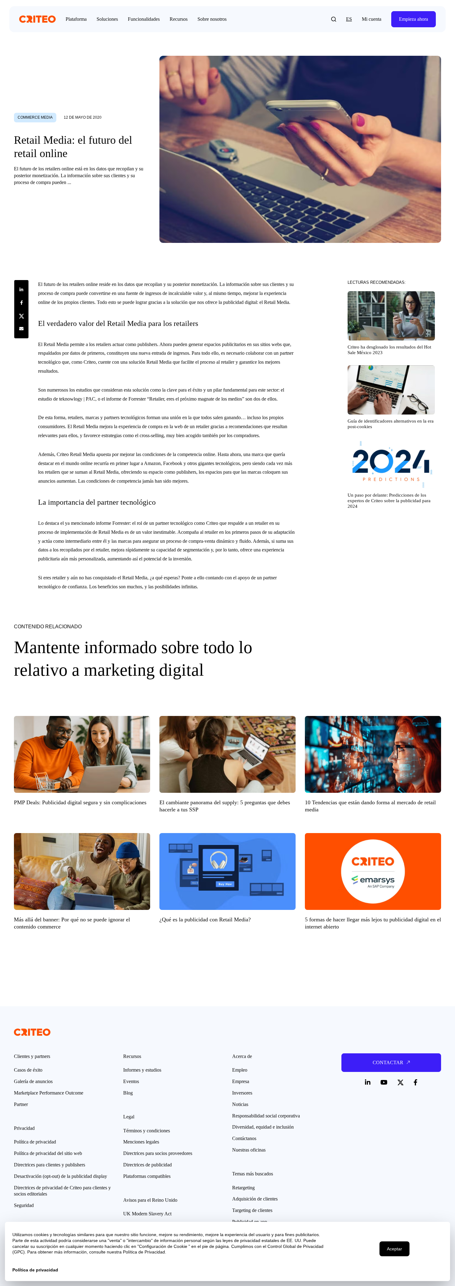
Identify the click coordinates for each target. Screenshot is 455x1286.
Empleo (239, 1070)
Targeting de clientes (252, 1210)
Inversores (242, 1092)
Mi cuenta (371, 19)
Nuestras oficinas (249, 1149)
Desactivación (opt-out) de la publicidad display (60, 1176)
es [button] (349, 19)
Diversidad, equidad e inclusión (263, 1127)
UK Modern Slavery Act (147, 1213)
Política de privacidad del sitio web (48, 1153)
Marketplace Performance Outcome (48, 1092)
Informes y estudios (142, 1070)
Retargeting (243, 1187)
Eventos (131, 1081)
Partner (21, 1104)
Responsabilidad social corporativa (266, 1115)
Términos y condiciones (146, 1130)
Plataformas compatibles (147, 1176)
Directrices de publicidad (147, 1164)
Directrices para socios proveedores (157, 1153)
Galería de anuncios (33, 1081)
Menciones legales (141, 1141)
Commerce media (35, 117)
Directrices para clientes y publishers (49, 1164)
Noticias (240, 1104)
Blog (128, 1092)
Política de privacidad (35, 1141)
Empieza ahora (413, 19)
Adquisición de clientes (255, 1198)
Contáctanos (244, 1138)
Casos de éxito (28, 1070)
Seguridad (24, 1205)
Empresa (240, 1081)
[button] (333, 19)
